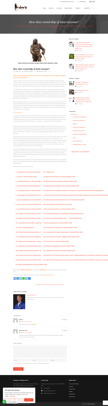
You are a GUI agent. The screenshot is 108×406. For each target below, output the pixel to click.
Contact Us (87, 8)
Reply (65, 319)
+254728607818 (82, 1)
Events (74, 124)
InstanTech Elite (91, 404)
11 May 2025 (79, 60)
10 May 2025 (79, 70)
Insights (77, 8)
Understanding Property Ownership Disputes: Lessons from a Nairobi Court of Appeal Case (85, 66)
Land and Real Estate (41, 71)
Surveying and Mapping (79, 134)
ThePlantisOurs (77, 141)
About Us (51, 8)
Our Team (59, 8)
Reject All (19, 400)
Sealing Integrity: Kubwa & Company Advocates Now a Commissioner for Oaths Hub (83, 99)
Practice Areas (68, 8)
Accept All (28, 400)
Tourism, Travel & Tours (79, 144)
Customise (9, 400)
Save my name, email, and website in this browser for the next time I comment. (32, 363)
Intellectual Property (78, 127)
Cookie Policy (12, 396)
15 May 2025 (79, 50)
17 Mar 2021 (18, 71)
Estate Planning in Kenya (82, 90)
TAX (73, 137)
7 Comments (80, 86)
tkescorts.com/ (23, 330)
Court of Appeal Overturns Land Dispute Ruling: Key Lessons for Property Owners (84, 56)
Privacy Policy (72, 394)
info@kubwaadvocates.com (67, 1)
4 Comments (80, 92)
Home (44, 8)
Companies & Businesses (79, 117)
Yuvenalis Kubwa (28, 71)
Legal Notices (72, 396)
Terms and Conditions (74, 383)
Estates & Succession (78, 120)
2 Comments (80, 103)
